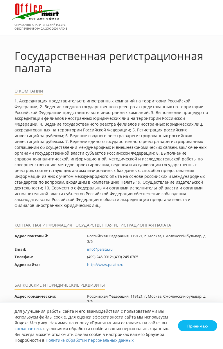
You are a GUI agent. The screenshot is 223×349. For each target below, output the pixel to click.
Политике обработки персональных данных (90, 340)
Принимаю (197, 326)
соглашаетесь (28, 328)
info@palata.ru (100, 249)
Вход (209, 20)
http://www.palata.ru (105, 264)
